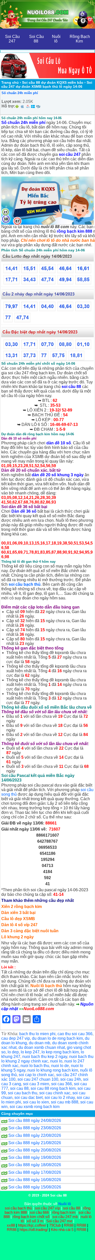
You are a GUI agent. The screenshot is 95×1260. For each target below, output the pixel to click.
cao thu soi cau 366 (75, 1034)
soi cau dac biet (28, 1097)
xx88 (11, 1225)
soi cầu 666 (39, 1212)
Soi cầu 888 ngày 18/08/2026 (34, 1165)
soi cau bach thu (22, 1093)
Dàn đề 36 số (23, 511)
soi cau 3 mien (36, 1084)
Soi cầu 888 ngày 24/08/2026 (34, 1120)
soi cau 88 (19, 1088)
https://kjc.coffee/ (32, 1225)
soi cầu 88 (71, 386)
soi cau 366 (61, 1084)
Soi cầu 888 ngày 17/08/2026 (34, 1172)
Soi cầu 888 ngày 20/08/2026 (34, 1150)
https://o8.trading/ (34, 1229)
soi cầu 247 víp (47, 1208)
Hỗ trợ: (8, 106)
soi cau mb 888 (64, 1102)
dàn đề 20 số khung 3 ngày (58, 475)
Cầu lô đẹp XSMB (18, 919)
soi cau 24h (70, 1079)
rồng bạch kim (63, 1212)
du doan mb (39, 1043)
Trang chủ (10, 82)
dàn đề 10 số (58, 443)
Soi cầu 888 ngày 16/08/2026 (34, 1180)
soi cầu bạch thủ (25, 584)
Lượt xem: (12, 101)
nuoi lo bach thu (35, 1065)
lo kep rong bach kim (60, 1052)
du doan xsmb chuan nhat (41, 1047)
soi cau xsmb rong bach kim (35, 1106)
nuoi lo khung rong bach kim (52, 1070)
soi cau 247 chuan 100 (37, 1079)
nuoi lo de (60, 1065)
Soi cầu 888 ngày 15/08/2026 (34, 1187)
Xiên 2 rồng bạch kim (21, 906)
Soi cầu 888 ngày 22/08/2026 (34, 1135)
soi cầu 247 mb (65, 1216)
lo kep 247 (30, 1052)
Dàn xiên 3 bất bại (18, 912)
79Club (55, 1225)
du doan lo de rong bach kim (57, 1038)
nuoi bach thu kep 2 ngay (44, 1056)
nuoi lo (56, 1061)
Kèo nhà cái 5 (62, 1229)
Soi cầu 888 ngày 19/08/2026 (34, 1157)
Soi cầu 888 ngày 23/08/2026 (34, 1128)
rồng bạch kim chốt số (31, 1216)
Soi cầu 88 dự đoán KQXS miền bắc (52, 82)
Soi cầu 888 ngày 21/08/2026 (34, 1143)
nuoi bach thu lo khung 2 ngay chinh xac (47, 1058)
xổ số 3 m (35, 1221)
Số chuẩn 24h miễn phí (20, 93)
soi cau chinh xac (54, 1093)
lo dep (13, 1052)
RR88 (68, 1225)
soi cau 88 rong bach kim (53, 1088)
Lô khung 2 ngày (17, 937)
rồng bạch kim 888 (74, 231)
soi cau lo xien (36, 1102)
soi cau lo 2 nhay (60, 1097)
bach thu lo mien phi (37, 1034)
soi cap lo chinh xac (36, 1075)
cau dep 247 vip (15, 1038)
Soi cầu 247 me (59, 1221)
